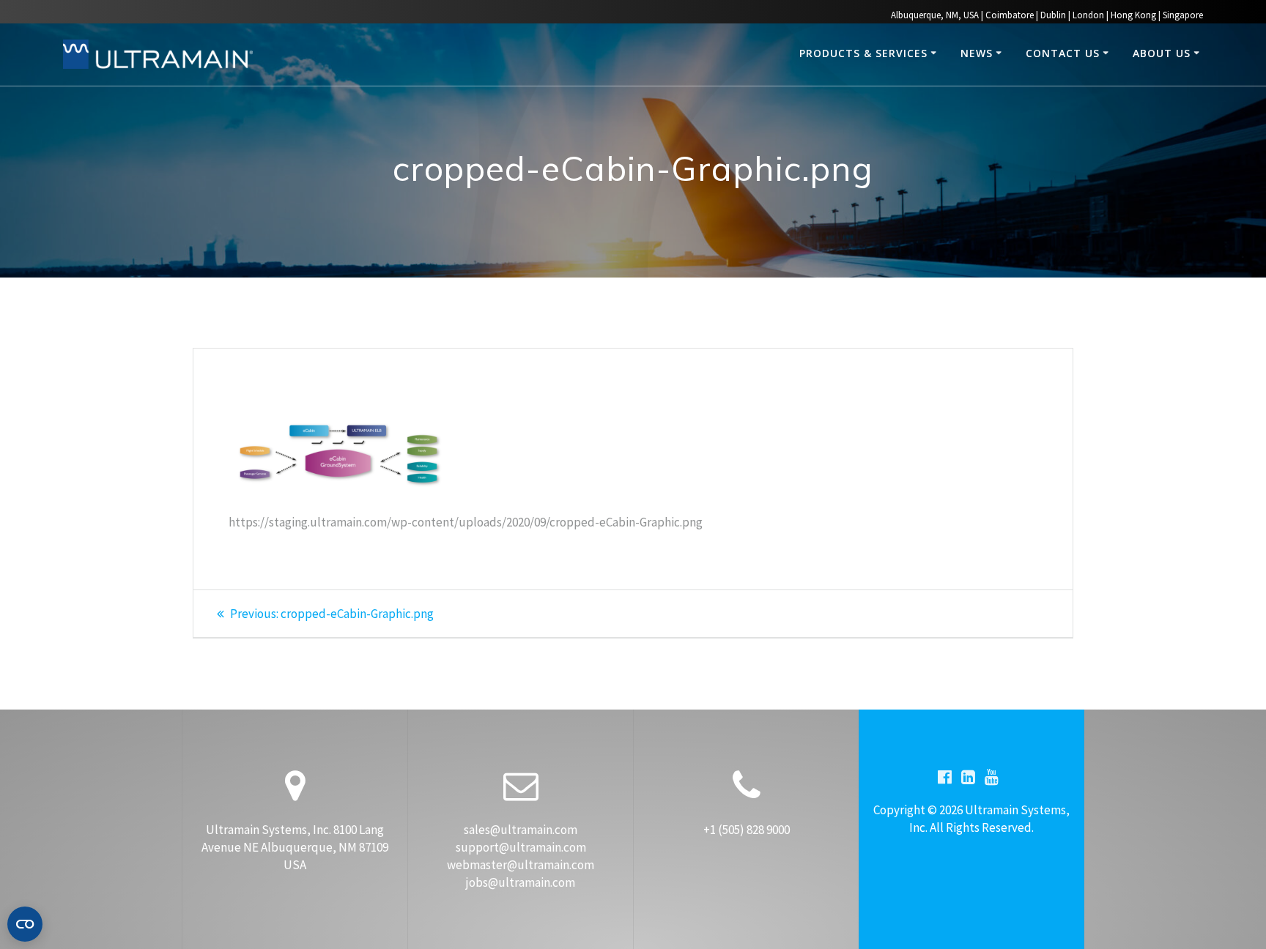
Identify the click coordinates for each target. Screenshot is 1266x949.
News (976, 53)
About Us (1162, 53)
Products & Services (863, 53)
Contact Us (1063, 53)
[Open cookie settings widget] (24, 924)
